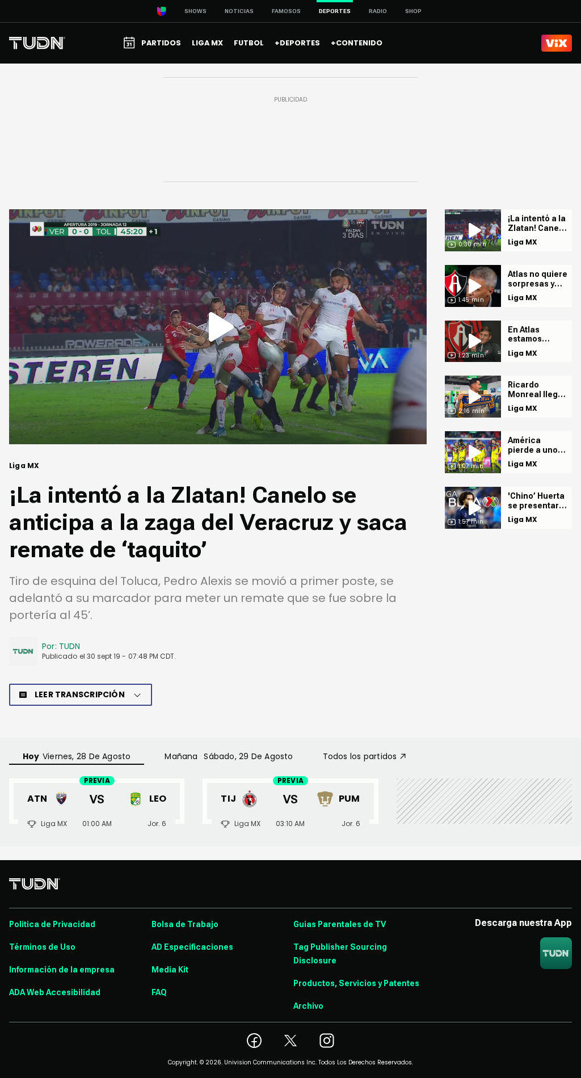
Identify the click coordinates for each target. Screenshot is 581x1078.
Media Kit (169, 969)
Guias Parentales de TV (339, 924)
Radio (378, 11)
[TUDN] (37, 43)
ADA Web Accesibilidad (54, 992)
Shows (195, 11)
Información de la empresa (62, 969)
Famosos (286, 11)
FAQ (159, 992)
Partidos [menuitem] (161, 43)
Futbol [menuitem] (249, 43)
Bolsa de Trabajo (184, 924)
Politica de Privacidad (52, 924)
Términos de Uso (42, 946)
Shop (413, 11)
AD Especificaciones (192, 946)
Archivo (308, 1005)
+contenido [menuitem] (356, 43)
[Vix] (556, 43)
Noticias (239, 11)
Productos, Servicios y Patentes (356, 983)
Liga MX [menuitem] (207, 43)
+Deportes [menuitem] (297, 43)
